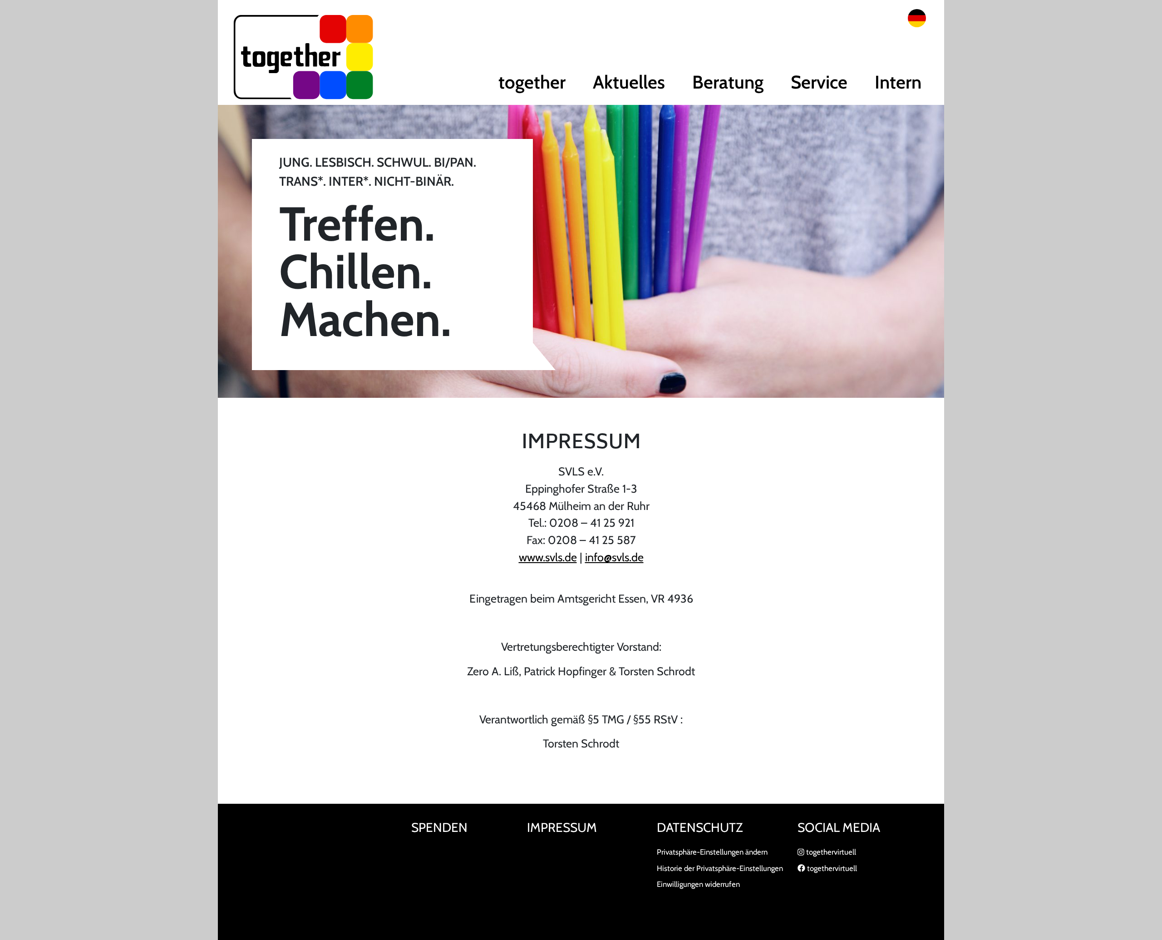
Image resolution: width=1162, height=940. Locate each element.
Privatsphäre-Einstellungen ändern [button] (712, 851)
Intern (898, 82)
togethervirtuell (830, 851)
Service (819, 82)
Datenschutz (700, 827)
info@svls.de (614, 557)
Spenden (439, 827)
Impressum (562, 827)
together (532, 82)
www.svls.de (548, 557)
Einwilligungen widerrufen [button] (698, 884)
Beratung (727, 82)
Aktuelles (629, 82)
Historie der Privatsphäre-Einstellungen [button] (720, 868)
